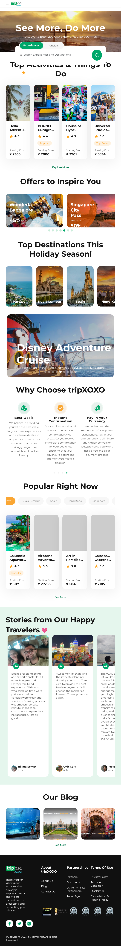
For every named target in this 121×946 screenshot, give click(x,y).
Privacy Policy (99, 876)
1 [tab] (49, 230)
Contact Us (48, 891)
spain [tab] (53, 500)
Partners (72, 876)
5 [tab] (64, 230)
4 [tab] (60, 230)
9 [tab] (75, 371)
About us (47, 880)
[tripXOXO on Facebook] (9, 923)
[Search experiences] (97, 55)
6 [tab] (68, 230)
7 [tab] (71, 230)
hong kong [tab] (75, 500)
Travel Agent (75, 896)
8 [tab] (71, 371)
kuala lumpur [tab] (31, 500)
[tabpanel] (60, 345)
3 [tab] (56, 230)
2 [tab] (53, 230)
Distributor (74, 882)
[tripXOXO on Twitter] (19, 923)
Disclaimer (97, 890)
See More (60, 597)
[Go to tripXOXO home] (16, 4)
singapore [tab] (98, 500)
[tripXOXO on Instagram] (29, 923)
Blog (44, 886)
